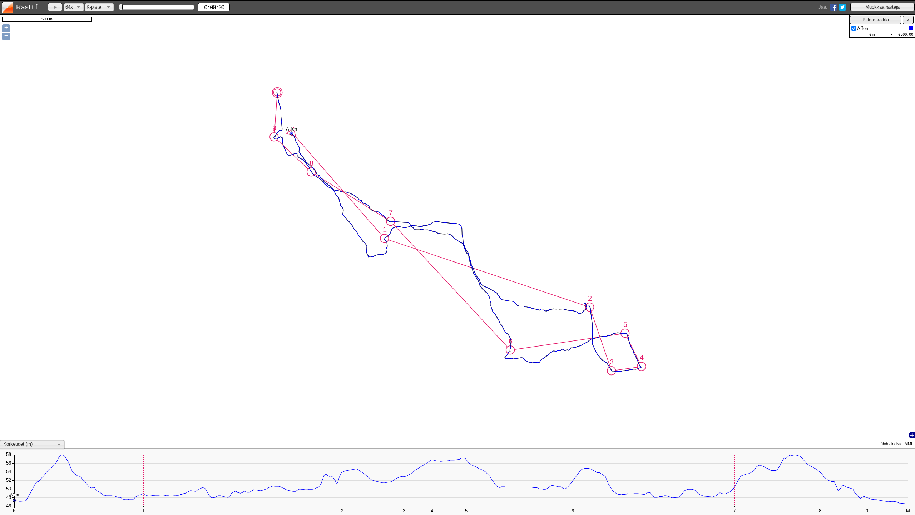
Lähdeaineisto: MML (896, 444)
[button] (882, 7)
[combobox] (74, 7)
